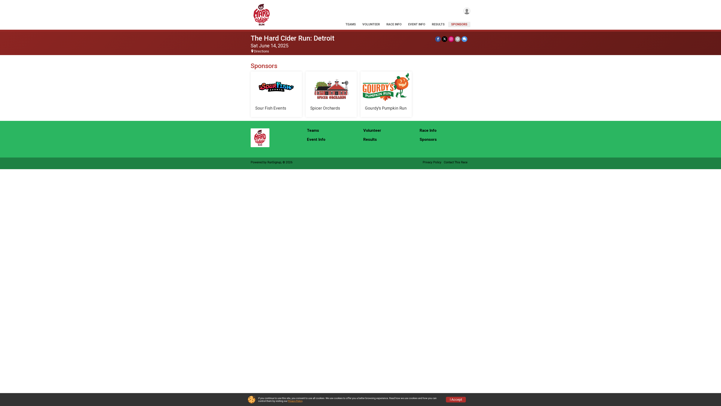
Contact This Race (456, 162)
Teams (350, 24)
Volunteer (371, 24)
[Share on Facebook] (438, 39)
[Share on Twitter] (444, 39)
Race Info (394, 24)
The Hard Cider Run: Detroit (292, 38)
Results (438, 24)
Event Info (416, 24)
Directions (261, 51)
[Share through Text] (464, 39)
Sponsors (459, 24)
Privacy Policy (432, 162)
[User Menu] (466, 11)
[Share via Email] (457, 39)
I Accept (456, 399)
